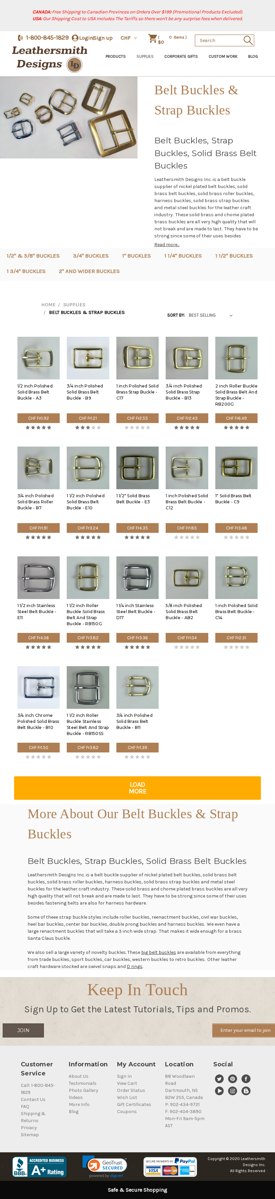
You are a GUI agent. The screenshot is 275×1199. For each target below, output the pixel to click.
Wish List (127, 1097)
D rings (135, 966)
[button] (104, 1167)
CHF (126, 38)
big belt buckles (158, 952)
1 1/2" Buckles (234, 255)
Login (86, 38)
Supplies (145, 56)
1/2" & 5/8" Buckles (33, 255)
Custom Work (223, 56)
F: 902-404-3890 (183, 1111)
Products (116, 56)
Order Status (131, 1090)
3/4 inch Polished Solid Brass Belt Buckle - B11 (134, 721)
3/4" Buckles (91, 255)
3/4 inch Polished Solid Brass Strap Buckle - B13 (184, 392)
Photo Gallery (83, 1090)
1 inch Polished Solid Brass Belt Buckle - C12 (187, 501)
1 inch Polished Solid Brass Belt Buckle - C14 (236, 611)
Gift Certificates (134, 1104)
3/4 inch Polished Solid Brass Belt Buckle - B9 (85, 392)
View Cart (127, 1083)
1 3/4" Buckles (26, 271)
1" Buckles (136, 255)
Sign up (103, 38)
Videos (76, 1097)
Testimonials (83, 1083)
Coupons (127, 1111)
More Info (79, 1104)
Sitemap (30, 1135)
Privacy (29, 1128)
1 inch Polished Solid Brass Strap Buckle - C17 (137, 392)
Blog (253, 56)
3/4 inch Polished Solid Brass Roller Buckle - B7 (35, 501)
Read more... (166, 244)
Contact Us (33, 1099)
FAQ (25, 1106)
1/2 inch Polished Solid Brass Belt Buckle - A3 (35, 392)
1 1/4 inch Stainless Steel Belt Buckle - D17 (136, 611)
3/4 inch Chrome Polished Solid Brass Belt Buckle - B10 (38, 721)
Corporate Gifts (181, 56)
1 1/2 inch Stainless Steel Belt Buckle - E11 (37, 611)
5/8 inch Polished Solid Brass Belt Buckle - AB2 (184, 611)
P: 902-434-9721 (182, 1104)
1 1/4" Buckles (183, 255)
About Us (79, 1076)
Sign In (124, 1076)
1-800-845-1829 (47, 37)
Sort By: (176, 315)
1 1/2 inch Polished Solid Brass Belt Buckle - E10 (86, 501)
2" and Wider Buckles (89, 271)
